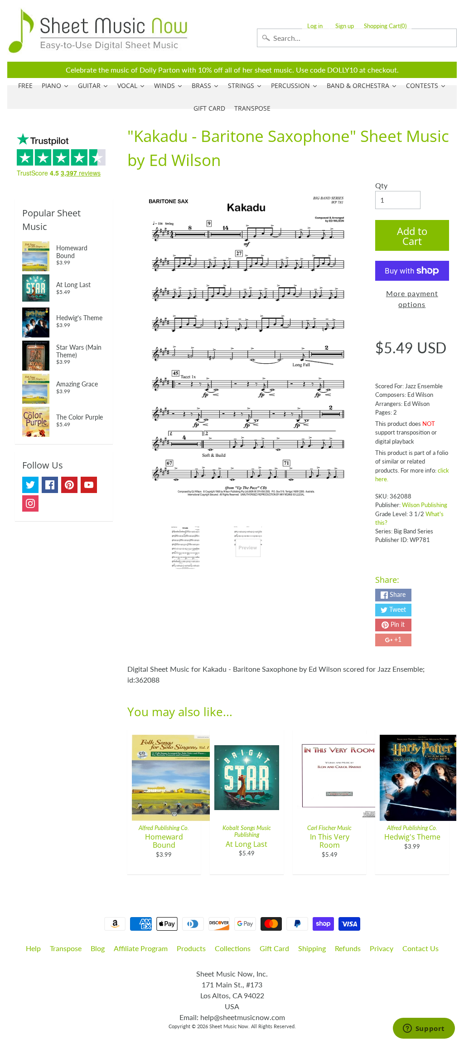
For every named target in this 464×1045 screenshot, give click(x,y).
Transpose (66, 948)
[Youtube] (89, 485)
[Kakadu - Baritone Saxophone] (185, 548)
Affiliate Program (141, 948)
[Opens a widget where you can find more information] (423, 1029)
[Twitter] (30, 485)
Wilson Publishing (424, 504)
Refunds (348, 948)
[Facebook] (50, 485)
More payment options (412, 298)
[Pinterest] (69, 485)
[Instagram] (30, 503)
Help (33, 948)
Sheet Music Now (228, 1026)
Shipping (312, 948)
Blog (98, 948)
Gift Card (274, 948)
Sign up (344, 26)
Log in (315, 26)
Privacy (381, 948)
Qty (381, 185)
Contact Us (420, 948)
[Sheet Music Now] (97, 30)
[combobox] (357, 38)
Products (191, 948)
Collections (233, 948)
